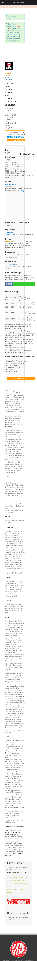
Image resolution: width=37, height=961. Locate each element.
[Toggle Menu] (3, 2)
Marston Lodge (10, 184)
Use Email (24, 284)
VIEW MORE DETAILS (20, 379)
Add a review (9, 79)
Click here (8, 243)
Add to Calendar (28, 154)
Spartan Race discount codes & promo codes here (15, 853)
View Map (20, 191)
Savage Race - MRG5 (20, 880)
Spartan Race (9, 232)
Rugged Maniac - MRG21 (21, 877)
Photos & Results (17, 140)
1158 (7, 234)
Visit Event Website (12, 264)
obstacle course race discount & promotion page (13, 832)
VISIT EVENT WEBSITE (17, 137)
